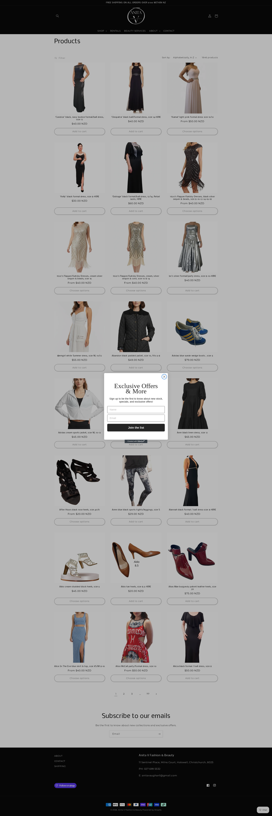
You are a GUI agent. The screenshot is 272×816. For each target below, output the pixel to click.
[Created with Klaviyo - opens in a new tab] (136, 441)
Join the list (136, 427)
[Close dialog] (164, 376)
